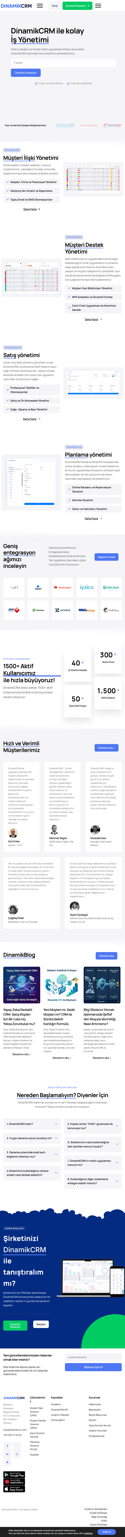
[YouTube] (7, 1462)
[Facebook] (7, 1446)
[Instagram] (17, 1454)
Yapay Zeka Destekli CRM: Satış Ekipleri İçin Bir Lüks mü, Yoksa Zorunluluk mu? (19, 1016)
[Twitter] (17, 1446)
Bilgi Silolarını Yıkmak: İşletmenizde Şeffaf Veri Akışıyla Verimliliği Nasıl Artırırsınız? (100, 1016)
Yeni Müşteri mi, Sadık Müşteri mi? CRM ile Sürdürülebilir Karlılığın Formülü (59, 1016)
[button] (50, 125)
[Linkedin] (7, 1454)
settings (88, 1533)
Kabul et (106, 1531)
